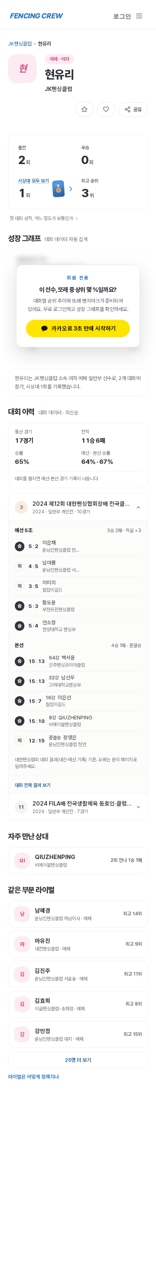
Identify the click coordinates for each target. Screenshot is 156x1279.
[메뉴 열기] (139, 16)
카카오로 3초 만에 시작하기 (84, 328)
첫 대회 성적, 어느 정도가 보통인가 (41, 218)
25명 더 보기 (78, 1060)
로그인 (122, 16)
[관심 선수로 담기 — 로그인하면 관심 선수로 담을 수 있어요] (84, 109)
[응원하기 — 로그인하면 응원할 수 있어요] (106, 109)
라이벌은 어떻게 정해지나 (33, 1077)
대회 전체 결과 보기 (32, 785)
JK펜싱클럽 (20, 44)
